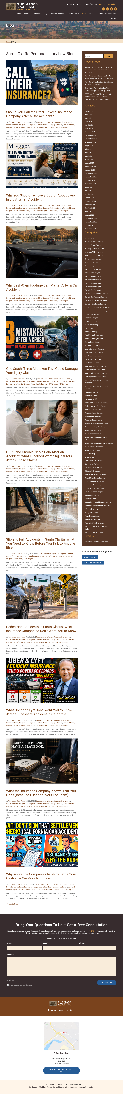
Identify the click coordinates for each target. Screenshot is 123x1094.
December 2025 (91, 135)
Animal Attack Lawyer (93, 245)
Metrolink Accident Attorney (96, 366)
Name (9, 943)
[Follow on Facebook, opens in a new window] (103, 8)
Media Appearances (107, 14)
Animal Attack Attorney (94, 241)
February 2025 (90, 166)
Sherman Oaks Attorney (94, 460)
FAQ (45, 14)
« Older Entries (12, 904)
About (26, 14)
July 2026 (88, 114)
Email (46, 943)
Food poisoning (91, 331)
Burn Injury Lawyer (92, 273)
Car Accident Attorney (45, 122)
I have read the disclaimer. (21, 985)
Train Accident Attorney (94, 481)
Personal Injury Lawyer (35, 556)
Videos (91, 14)
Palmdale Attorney (92, 392)
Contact (112, 19)
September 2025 (91, 142)
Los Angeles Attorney (93, 359)
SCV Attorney (53, 127)
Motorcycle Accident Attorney (96, 373)
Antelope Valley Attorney (95, 248)
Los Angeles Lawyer (92, 363)
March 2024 (89, 197)
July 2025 (88, 149)
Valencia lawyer (91, 498)
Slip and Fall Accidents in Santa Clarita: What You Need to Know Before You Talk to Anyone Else (40, 543)
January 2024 (90, 204)
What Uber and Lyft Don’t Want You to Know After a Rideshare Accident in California (39, 712)
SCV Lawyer (63, 127)
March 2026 (89, 128)
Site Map (42, 1087)
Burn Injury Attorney (93, 269)
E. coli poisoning (91, 324)
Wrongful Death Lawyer (94, 532)
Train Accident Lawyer (93, 485)
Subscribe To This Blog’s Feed (96, 541)
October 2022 (90, 225)
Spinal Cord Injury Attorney (95, 474)
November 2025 (91, 139)
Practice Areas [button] (56, 14)
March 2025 (89, 163)
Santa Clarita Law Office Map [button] (61, 1070)
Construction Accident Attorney (97, 307)
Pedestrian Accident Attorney (96, 402)
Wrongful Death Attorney (95, 523)
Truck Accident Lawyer (94, 492)
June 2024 (89, 190)
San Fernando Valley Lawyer (96, 427)
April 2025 (89, 159)
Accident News (90, 238)
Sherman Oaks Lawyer (93, 464)
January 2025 (90, 170)
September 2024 (91, 184)
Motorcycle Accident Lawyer (96, 376)
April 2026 (89, 125)
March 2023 (89, 215)
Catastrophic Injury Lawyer (95, 304)
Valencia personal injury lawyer (97, 505)
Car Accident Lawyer (63, 122)
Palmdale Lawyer (91, 395)
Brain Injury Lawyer (92, 266)
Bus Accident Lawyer (93, 279)
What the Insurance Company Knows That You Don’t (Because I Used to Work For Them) (41, 793)
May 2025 (88, 156)
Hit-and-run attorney (93, 342)
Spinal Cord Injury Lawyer (95, 478)
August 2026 (89, 111)
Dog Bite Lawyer (91, 318)
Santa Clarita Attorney (21, 127)
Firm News (89, 328)
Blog (84, 14)
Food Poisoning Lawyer (94, 338)
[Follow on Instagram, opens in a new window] (107, 8)
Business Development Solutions (72, 1087)
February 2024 (90, 201)
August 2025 (89, 145)
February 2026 (90, 132)
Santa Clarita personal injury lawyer (99, 443)
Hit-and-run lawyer (92, 345)
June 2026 (89, 118)
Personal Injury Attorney (52, 125)
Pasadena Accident (92, 399)
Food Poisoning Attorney (94, 335)
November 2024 (91, 177)
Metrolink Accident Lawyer (95, 369)
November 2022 (91, 222)
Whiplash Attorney (92, 509)
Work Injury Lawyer (92, 519)
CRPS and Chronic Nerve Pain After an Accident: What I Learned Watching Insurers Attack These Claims (39, 456)
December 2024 (91, 173)
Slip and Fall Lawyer (93, 471)
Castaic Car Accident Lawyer (96, 297)
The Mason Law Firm (16, 122)
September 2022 (91, 229)
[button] (121, 1080)
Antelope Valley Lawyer (94, 252)
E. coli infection (91, 321)
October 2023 (90, 208)
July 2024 (88, 187)
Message (10, 954)
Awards (37, 14)
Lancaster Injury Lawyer (15, 125)
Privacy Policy (52, 1087)
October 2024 (90, 180)
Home (18, 14)
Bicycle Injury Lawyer (93, 259)
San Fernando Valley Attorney (96, 423)
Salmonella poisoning (93, 420)
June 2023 (89, 211)
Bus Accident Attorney (93, 276)
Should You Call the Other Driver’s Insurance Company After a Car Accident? (39, 114)
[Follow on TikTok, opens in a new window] (111, 8)
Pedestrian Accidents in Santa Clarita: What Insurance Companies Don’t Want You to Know (41, 629)
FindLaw (91, 1087)
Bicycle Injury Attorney (94, 255)
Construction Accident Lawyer (97, 311)
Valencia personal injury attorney (98, 502)
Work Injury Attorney (93, 516)
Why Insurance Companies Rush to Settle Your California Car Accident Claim (41, 876)
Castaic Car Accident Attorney (96, 293)
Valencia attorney (92, 495)
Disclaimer (11, 980)
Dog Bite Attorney (92, 314)
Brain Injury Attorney (93, 262)
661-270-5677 (108, 4)
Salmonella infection (93, 416)
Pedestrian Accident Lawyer (96, 406)
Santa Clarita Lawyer (39, 127)
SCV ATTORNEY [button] (90, 557)
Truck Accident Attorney (94, 488)
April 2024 (89, 194)
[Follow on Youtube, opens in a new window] (115, 8)
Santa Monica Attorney (94, 447)
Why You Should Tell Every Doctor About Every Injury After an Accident (41, 197)
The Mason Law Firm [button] (93, 563)
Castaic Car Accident (93, 290)
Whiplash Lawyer (91, 512)
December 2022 (91, 218)
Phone (82, 943)
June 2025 (89, 152)
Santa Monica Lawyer (93, 450)
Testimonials (73, 14)
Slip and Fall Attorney (93, 467)
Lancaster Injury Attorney (95, 349)
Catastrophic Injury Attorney (96, 300)
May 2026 (88, 121)
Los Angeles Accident (34, 125)
